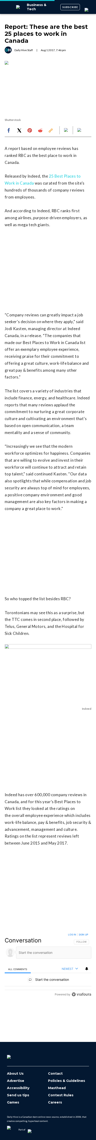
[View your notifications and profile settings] (86, 968)
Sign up (83, 934)
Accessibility (18, 1088)
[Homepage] (16, 1055)
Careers (55, 1102)
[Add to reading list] (79, 130)
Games (13, 1102)
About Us (15, 1074)
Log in (72, 934)
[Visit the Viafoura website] (81, 994)
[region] (48, 965)
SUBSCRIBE (70, 7)
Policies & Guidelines (66, 1081)
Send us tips (18, 1095)
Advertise (15, 1081)
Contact (55, 1074)
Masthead (57, 1088)
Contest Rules (60, 1095)
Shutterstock (13, 120)
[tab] (18, 969)
